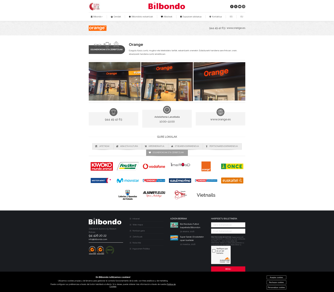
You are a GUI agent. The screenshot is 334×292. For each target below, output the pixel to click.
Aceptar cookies (276, 277)
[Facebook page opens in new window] (232, 6)
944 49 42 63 (217, 28)
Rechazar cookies (276, 282)
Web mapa (138, 225)
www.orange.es (236, 28)
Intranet (136, 219)
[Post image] (174, 225)
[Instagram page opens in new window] (243, 6)
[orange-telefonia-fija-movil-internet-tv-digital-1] (219, 81)
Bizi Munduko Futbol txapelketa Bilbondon (190, 226)
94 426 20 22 (97, 235)
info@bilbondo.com (98, 239)
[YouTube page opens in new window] (239, 6)
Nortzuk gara (139, 231)
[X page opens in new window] (235, 6)
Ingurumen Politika (141, 249)
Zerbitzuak (137, 237)
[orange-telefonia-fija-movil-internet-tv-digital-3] (167, 81)
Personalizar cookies (276, 287)
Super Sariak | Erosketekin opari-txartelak (192, 238)
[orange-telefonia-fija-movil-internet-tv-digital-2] (114, 81)
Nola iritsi (137, 243)
